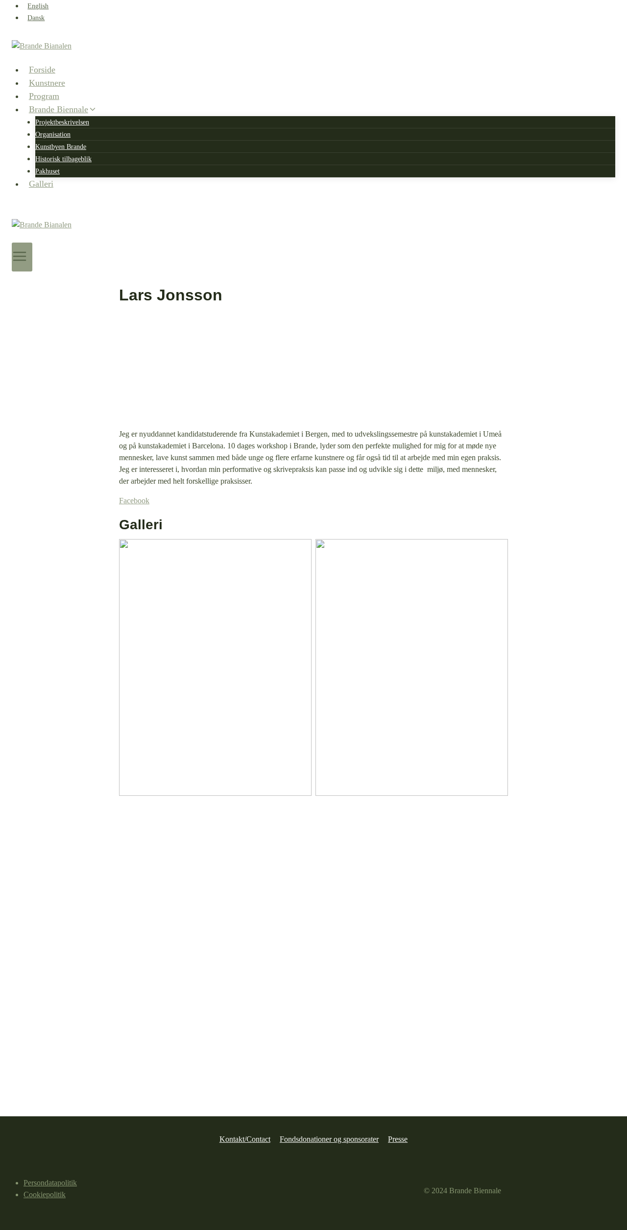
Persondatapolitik (50, 1183)
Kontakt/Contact (244, 1139)
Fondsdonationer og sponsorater (329, 1139)
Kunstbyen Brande (60, 146)
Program (44, 96)
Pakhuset (47, 171)
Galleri (41, 184)
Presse (398, 1139)
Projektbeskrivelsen (62, 122)
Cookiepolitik (45, 1194)
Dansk (36, 18)
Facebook (134, 500)
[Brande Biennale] (313, 51)
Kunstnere (47, 83)
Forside (42, 69)
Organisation (53, 134)
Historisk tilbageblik (63, 159)
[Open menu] (22, 257)
